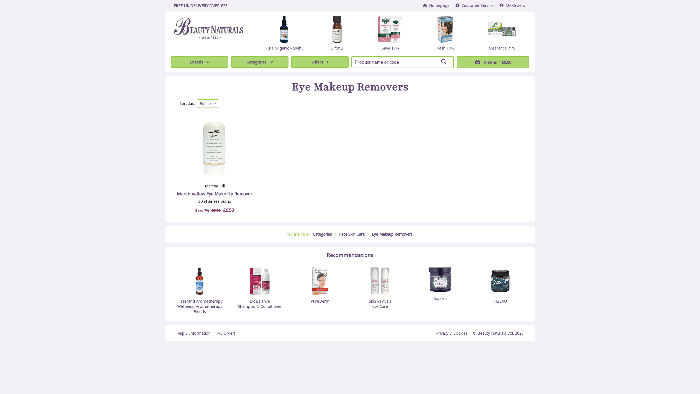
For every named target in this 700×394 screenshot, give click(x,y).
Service (478, 5)
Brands (196, 62)
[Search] (444, 62)
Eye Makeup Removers (350, 87)
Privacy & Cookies (452, 333)
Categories (257, 62)
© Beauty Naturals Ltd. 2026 (498, 333)
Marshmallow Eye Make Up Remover (214, 194)
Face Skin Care (352, 234)
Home (438, 5)
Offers (317, 62)
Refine (206, 103)
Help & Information (193, 333)
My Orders (514, 5)
